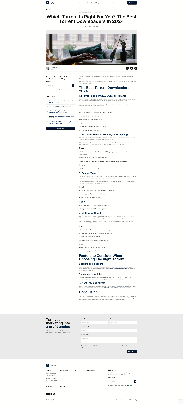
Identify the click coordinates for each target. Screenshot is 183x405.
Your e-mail (113, 319)
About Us (89, 3)
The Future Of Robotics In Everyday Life (60, 106)
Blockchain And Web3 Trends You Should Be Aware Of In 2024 (61, 101)
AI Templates (98, 3)
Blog (113, 3)
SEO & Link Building (51, 380)
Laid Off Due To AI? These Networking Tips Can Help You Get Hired (61, 122)
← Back (48, 9)
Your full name (85, 319)
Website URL (85, 327)
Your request (85, 334)
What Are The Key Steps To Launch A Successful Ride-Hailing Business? (59, 111)
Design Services (50, 375)
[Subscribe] (73, 85)
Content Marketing (51, 378)
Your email (49, 81)
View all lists (60, 128)
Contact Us (132, 3)
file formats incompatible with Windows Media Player (116, 287)
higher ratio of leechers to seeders (118, 268)
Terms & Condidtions (121, 400)
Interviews (107, 3)
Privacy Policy (67, 89)
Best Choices (64, 370)
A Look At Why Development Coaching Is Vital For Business (61, 117)
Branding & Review (51, 373)
